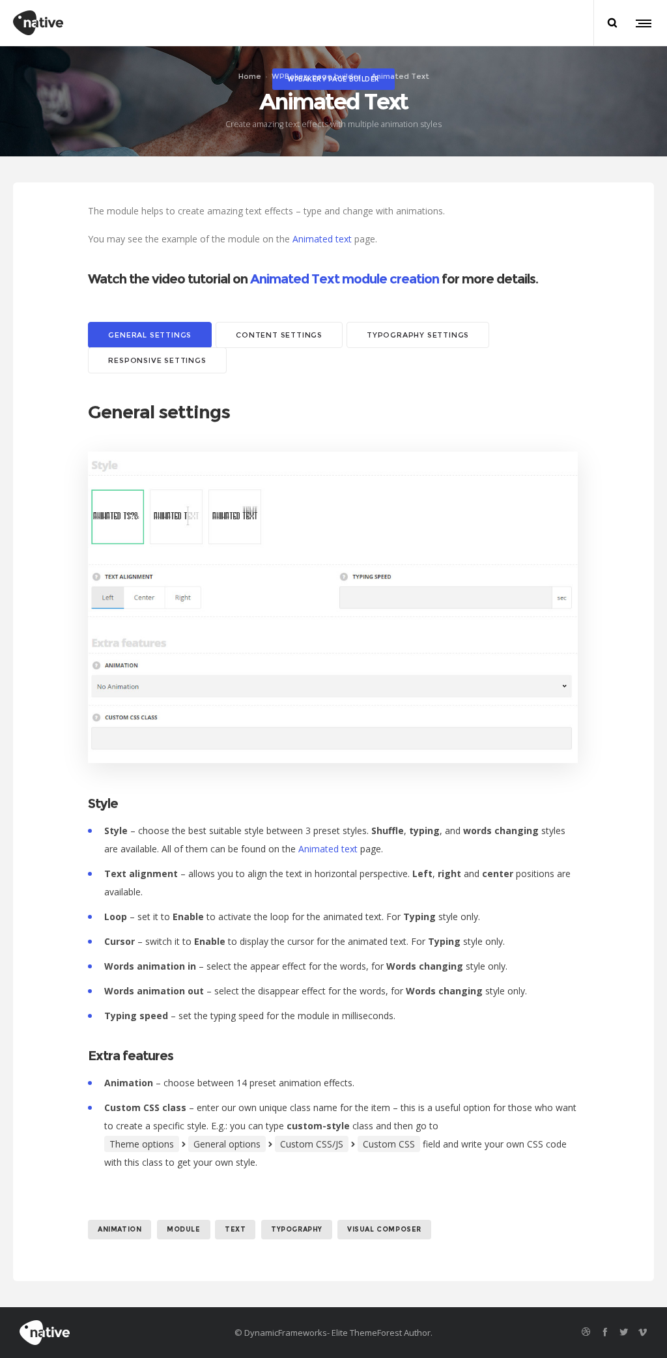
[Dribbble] (585, 1331)
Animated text (322, 239)
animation (119, 1229)
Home (249, 76)
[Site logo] (38, 23)
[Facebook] (604, 1331)
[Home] (120, 1332)
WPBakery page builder (316, 76)
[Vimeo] (642, 1331)
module (184, 1229)
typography (296, 1229)
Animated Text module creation (344, 279)
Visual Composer (384, 1229)
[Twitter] (623, 1331)
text (235, 1229)
